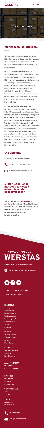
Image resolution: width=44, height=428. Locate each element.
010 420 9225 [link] (14, 164)
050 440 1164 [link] (24, 164)
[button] (38, 4)
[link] (11, 4)
